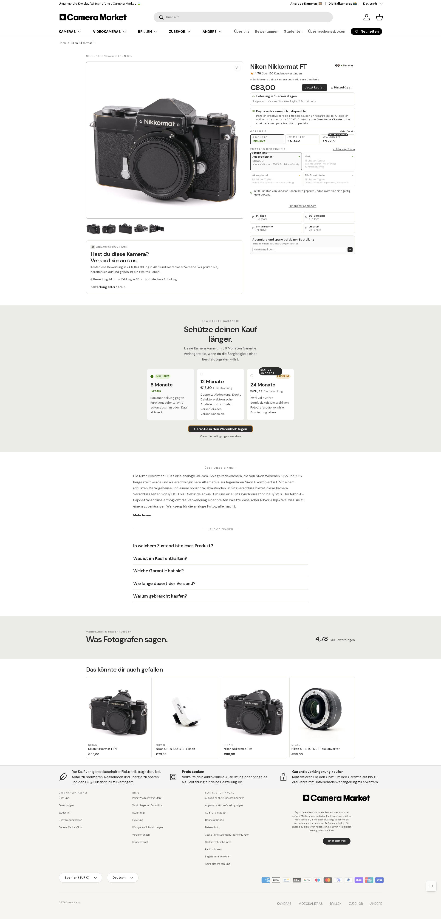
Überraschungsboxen (326, 31)
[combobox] (243, 17)
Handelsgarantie (214, 820)
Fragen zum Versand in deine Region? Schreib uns (284, 101)
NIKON (128, 56)
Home (62, 43)
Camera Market (73, 902)
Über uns (241, 31)
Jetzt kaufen (315, 87)
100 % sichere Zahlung (217, 863)
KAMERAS (67, 31)
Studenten (293, 31)
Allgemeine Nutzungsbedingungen (224, 798)
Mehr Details (347, 131)
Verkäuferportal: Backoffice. (147, 805)
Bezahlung (138, 812)
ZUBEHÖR (177, 31)
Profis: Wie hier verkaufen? (147, 798)
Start (89, 56)
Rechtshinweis (213, 849)
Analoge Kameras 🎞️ (306, 4)
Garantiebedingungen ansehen (220, 436)
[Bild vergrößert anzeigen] (237, 68)
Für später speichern (303, 205)
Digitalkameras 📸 (342, 4)
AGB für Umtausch (215, 812)
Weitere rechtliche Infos (218, 842)
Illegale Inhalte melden (217, 856)
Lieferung (137, 820)
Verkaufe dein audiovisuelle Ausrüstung (212, 777)
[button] (379, 17)
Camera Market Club (70, 827)
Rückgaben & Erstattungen (147, 827)
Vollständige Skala (344, 149)
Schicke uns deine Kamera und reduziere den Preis (285, 79)
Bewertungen (266, 31)
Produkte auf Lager (85, 4)
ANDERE (210, 31)
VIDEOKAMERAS (107, 31)
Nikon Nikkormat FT (83, 43)
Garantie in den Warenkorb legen (220, 429)
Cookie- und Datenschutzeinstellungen (227, 834)
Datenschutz (212, 827)
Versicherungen (141, 834)
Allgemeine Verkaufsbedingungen (224, 805)
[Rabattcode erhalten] (350, 249)
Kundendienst (140, 842)
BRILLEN (145, 31)
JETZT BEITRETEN (337, 841)
